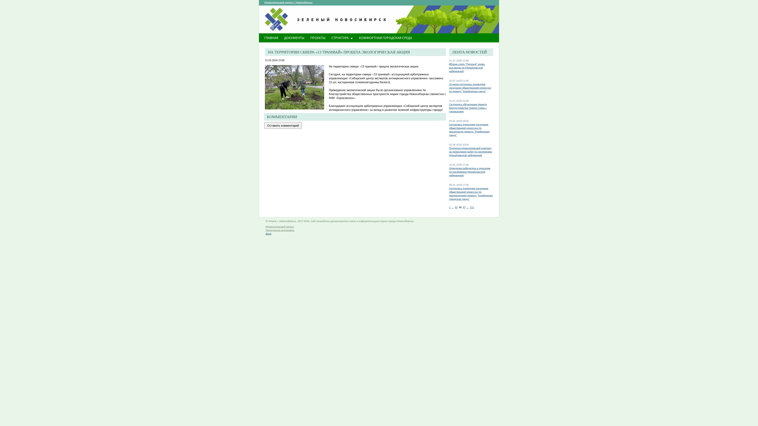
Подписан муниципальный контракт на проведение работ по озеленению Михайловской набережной (470, 152)
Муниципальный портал (279, 226)
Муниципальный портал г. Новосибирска (288, 2)
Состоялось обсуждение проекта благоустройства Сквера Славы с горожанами (468, 108)
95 (456, 207)
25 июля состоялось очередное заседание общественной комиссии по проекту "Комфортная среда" (470, 88)
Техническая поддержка (279, 230)
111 (472, 207)
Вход (268, 234)
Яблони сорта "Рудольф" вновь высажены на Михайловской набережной (467, 68)
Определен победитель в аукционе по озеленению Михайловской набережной (469, 172)
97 (464, 207)
